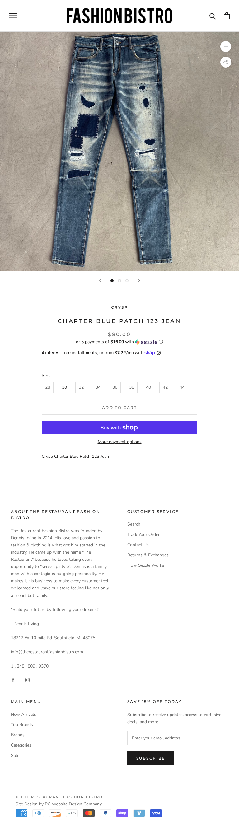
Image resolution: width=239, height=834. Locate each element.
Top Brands (22, 725)
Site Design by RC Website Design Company (59, 804)
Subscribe (150, 758)
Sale (15, 755)
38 (131, 387)
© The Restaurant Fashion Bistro (59, 797)
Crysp (119, 307)
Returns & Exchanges (148, 555)
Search (133, 524)
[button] (119, 342)
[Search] (212, 15)
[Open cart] (227, 15)
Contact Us (138, 545)
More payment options (120, 442)
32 (81, 387)
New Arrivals (23, 714)
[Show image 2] (119, 280)
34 (98, 387)
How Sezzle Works (145, 565)
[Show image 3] (127, 280)
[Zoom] (225, 46)
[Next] (139, 280)
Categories (21, 745)
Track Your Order (143, 534)
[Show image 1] (112, 280)
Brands (18, 735)
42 (165, 387)
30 (64, 387)
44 (182, 387)
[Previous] (100, 280)
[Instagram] (27, 679)
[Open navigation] (13, 15)
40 (148, 387)
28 (47, 387)
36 (114, 387)
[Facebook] (13, 679)
